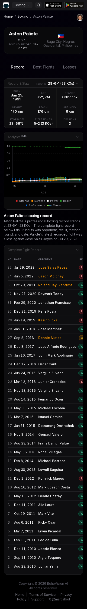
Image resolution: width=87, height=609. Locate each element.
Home (8, 16)
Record (18, 67)
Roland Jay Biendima (55, 285)
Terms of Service (42, 595)
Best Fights (44, 67)
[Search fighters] (38, 5)
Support (37, 599)
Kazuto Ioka (48, 320)
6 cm (70, 111)
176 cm (43, 111)
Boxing (20, 5)
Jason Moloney (51, 276)
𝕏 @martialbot (59, 599)
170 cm (17, 111)
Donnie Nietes (49, 338)
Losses (69, 67)
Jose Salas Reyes (52, 267)
